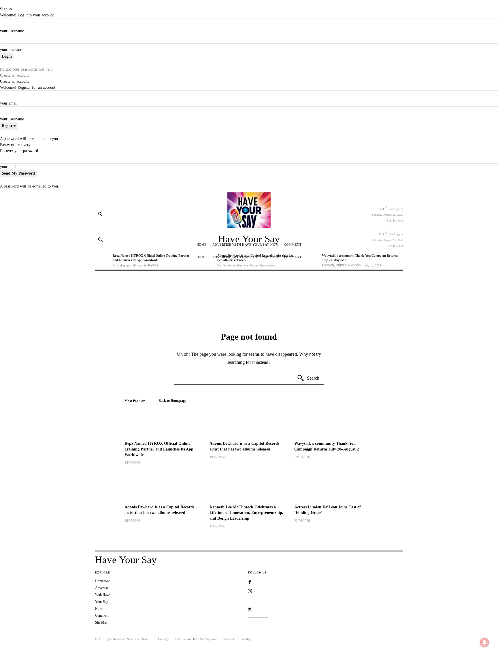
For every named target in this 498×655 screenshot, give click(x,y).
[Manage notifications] (484, 642)
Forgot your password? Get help (26, 69)
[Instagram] (249, 591)
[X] (249, 609)
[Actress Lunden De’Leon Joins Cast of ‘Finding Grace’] (333, 485)
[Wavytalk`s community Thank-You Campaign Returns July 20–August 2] (333, 422)
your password (12, 50)
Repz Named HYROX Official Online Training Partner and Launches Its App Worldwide (158, 449)
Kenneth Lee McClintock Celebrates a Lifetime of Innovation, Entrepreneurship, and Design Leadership (246, 512)
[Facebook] (249, 582)
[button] (100, 214)
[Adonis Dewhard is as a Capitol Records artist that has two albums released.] (249, 422)
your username (12, 31)
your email (9, 103)
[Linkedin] (249, 600)
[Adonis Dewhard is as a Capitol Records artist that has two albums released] (164, 485)
